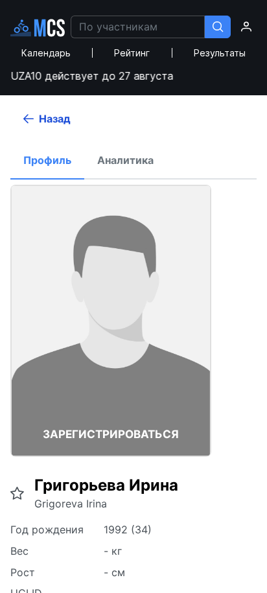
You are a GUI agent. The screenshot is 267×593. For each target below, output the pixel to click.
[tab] (47, 161)
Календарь (46, 52)
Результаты (220, 52)
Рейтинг (132, 52)
